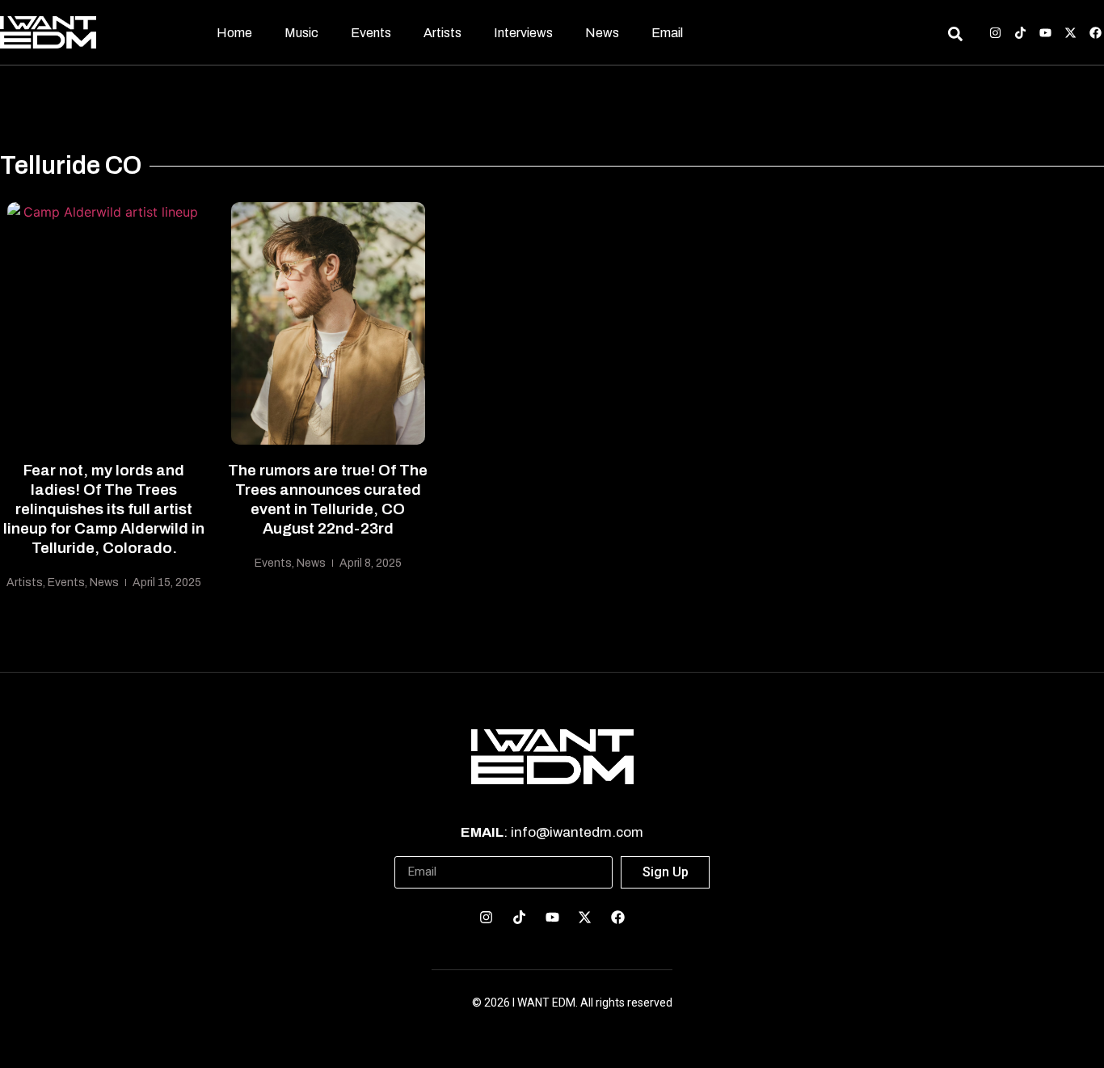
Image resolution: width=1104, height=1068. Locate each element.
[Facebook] (1095, 32)
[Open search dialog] (955, 36)
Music (301, 33)
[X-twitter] (1070, 32)
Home (234, 33)
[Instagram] (995, 32)
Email (667, 33)
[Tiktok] (1020, 32)
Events (371, 33)
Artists (442, 33)
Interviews (523, 33)
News (602, 33)
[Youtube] (1045, 32)
